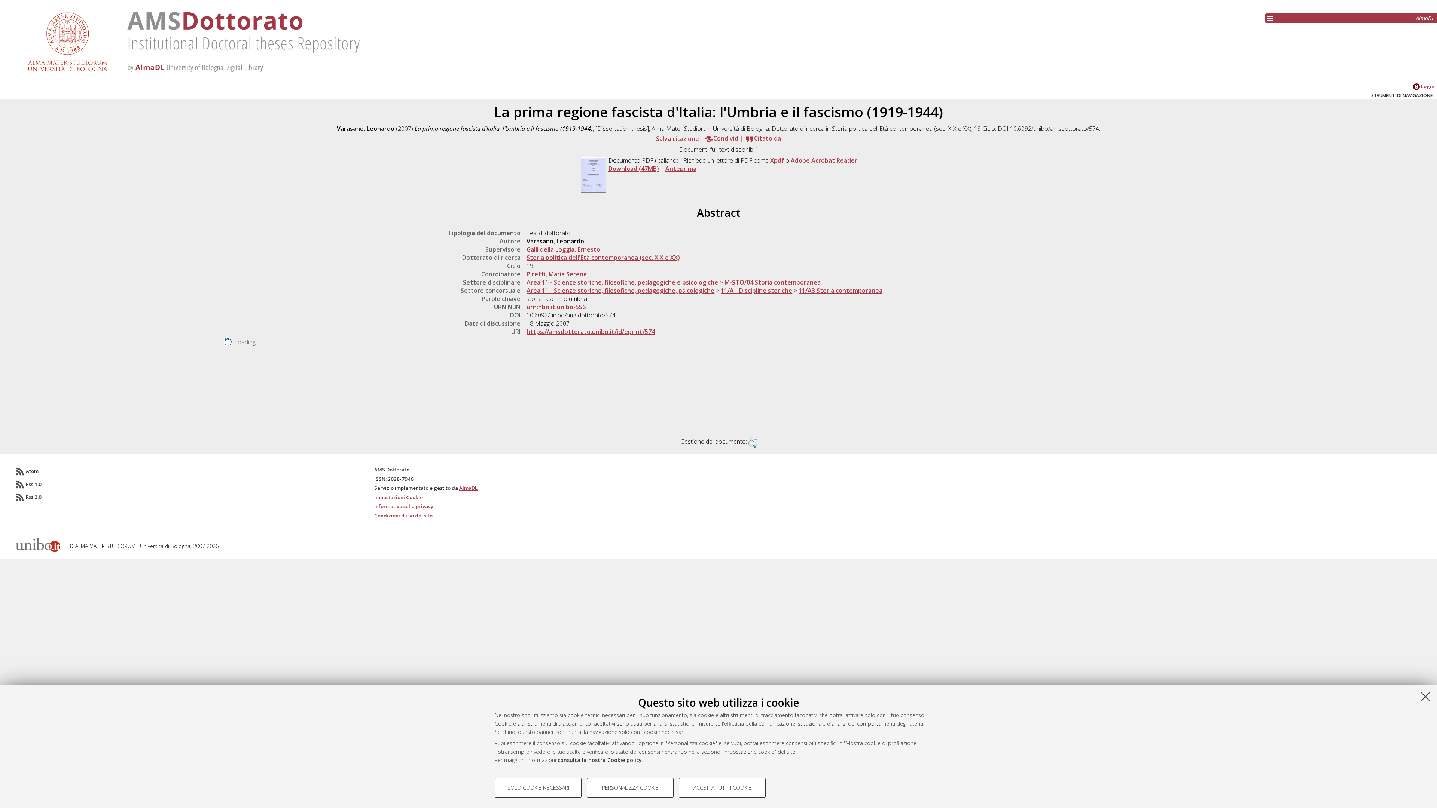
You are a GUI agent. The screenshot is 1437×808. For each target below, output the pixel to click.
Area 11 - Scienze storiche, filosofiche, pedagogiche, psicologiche (620, 290)
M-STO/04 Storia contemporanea (772, 282)
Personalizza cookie (630, 787)
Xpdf (777, 160)
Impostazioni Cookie (398, 497)
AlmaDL (1425, 18)
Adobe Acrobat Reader (824, 160)
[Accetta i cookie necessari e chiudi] (1425, 697)
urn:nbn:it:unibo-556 (556, 307)
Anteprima (680, 169)
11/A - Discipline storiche (756, 290)
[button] (752, 442)
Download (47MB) (633, 169)
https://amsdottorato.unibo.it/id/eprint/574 (591, 332)
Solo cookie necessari (538, 787)
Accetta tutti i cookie (722, 787)
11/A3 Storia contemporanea (840, 290)
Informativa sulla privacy (403, 506)
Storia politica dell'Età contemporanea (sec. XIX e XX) (603, 258)
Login (1427, 86)
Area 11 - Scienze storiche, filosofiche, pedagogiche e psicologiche (622, 282)
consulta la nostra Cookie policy (600, 760)
